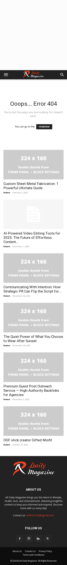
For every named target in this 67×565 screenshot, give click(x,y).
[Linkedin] (38, 538)
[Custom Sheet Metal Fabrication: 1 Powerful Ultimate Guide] (33, 164)
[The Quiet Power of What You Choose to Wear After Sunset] (33, 317)
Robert (6, 192)
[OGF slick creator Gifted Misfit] (33, 421)
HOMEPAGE (44, 127)
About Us (17, 551)
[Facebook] (19, 538)
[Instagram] (28, 538)
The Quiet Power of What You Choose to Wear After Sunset (33, 339)
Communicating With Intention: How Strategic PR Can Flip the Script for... (32, 289)
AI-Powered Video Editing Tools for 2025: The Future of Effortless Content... (31, 237)
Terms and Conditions (33, 554)
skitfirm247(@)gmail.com (40, 515)
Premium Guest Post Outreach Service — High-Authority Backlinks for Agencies (31, 390)
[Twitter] (47, 538)
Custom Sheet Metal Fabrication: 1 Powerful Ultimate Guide (30, 186)
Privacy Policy (45, 551)
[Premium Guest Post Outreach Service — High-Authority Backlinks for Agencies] (33, 367)
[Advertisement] (33, 35)
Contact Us (30, 551)
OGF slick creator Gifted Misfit (27, 440)
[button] (5, 74)
